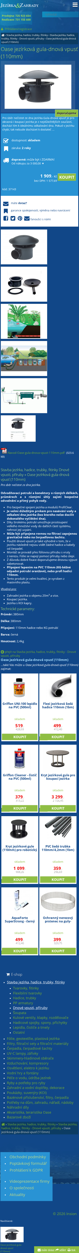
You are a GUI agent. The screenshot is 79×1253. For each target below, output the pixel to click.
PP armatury (23, 1003)
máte (19, 203)
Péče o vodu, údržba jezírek (29, 1078)
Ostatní (19, 1032)
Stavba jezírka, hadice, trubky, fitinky (27, 35)
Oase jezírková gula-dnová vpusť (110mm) (35, 1130)
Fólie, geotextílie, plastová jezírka (33, 1039)
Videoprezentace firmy (29, 1181)
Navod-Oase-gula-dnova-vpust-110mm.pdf (36, 453)
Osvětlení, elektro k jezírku (28, 1068)
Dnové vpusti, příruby (30, 1008)
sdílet (62, 1250)
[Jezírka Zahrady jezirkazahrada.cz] (2, 35)
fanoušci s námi (40, 219)
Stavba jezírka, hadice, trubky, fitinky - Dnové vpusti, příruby (38, 36)
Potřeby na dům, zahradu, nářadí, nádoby (40, 1103)
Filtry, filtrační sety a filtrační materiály (37, 1044)
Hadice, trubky (24, 998)
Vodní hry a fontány (23, 1073)
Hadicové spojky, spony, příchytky (40, 1023)
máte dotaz (47, 1250)
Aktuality (17, 1194)
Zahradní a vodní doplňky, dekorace (35, 1088)
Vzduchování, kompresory (28, 1063)
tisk (73, 1250)
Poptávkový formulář (28, 1163)
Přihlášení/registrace (18, 29)
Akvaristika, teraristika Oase (29, 1112)
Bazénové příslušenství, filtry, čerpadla (38, 1098)
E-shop (16, 974)
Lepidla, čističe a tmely (31, 1027)
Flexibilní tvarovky (27, 993)
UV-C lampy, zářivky (22, 1053)
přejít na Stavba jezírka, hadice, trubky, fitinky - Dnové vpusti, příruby (38, 653)
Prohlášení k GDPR (26, 1170)
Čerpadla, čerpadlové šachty (29, 1048)
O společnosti (22, 1187)
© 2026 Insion (65, 1213)
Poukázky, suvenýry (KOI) (27, 1093)
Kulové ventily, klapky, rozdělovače (40, 1018)
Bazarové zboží (19, 1117)
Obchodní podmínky (28, 1156)
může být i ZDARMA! (33, 161)
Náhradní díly (18, 1107)
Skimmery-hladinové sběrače (30, 1058)
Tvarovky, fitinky (26, 988)
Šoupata (19, 1013)
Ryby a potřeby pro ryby (26, 1083)
